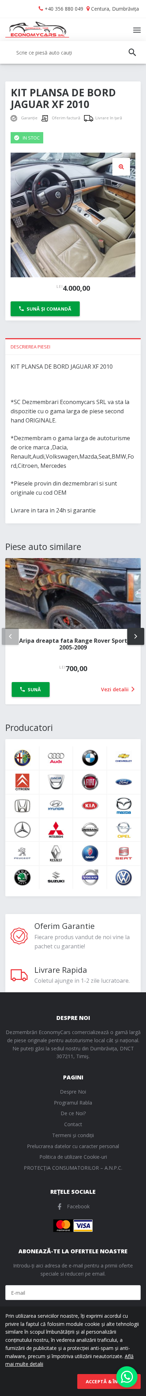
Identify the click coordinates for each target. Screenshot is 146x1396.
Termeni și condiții (73, 1135)
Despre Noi (73, 1091)
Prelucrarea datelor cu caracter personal (73, 1146)
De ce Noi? (73, 1113)
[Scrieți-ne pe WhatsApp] (126, 1377)
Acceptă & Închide (109, 1381)
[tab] (73, 346)
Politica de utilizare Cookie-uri (73, 1156)
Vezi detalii (115, 689)
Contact (73, 1124)
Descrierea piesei (30, 347)
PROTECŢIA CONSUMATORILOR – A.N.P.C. (73, 1167)
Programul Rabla (73, 1102)
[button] (121, 167)
